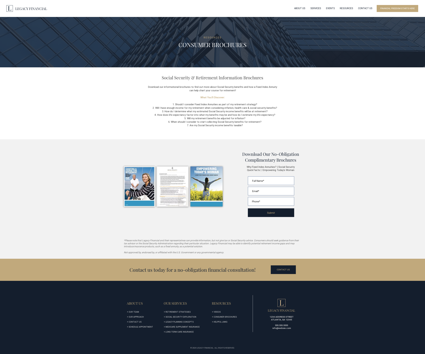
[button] (300, 8)
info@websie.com (281, 328)
